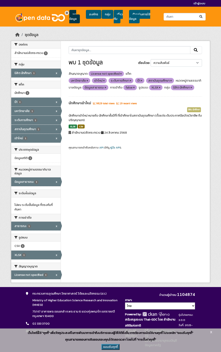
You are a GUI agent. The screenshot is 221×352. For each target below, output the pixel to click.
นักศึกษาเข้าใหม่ (80, 103)
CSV (81, 126)
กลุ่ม (107, 14)
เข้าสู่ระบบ (199, 3)
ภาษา (128, 300)
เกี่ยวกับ (118, 16)
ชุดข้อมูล (73, 16)
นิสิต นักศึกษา (194, 109)
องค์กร (93, 14)
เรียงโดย (143, 63)
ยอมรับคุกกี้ (110, 347)
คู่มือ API (115, 148)
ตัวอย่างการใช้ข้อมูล (139, 16)
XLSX (73, 126)
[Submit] (201, 17)
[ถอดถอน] (121, 74)
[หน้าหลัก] (17, 35)
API (101, 148)
